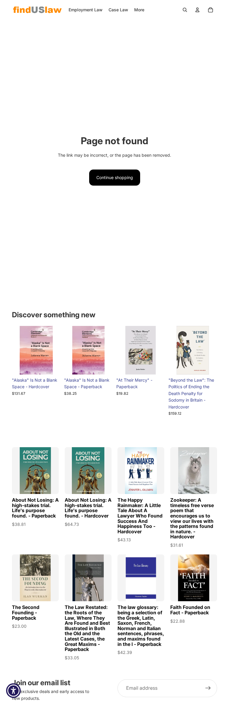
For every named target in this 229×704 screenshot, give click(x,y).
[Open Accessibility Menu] (13, 690)
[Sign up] (208, 688)
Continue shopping (114, 177)
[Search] (184, 9)
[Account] (197, 9)
